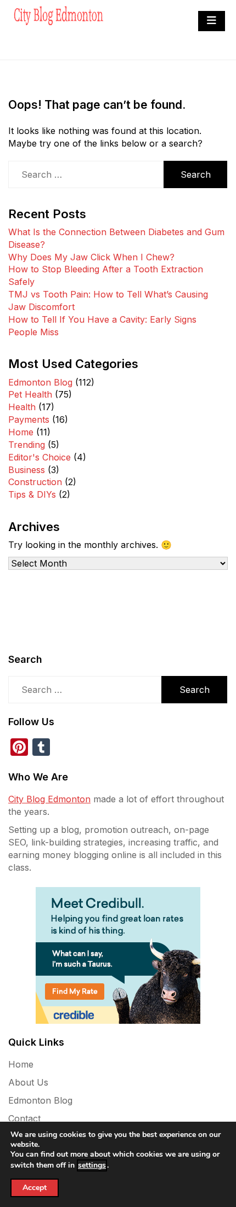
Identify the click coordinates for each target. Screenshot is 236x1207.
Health (22, 406)
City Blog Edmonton (49, 799)
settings (92, 1165)
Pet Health (30, 394)
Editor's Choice (39, 457)
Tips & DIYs (32, 494)
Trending (26, 444)
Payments (28, 419)
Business (26, 469)
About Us (28, 1082)
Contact (24, 1118)
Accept (35, 1187)
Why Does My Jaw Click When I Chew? (91, 257)
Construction (35, 481)
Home (20, 432)
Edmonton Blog (40, 382)
